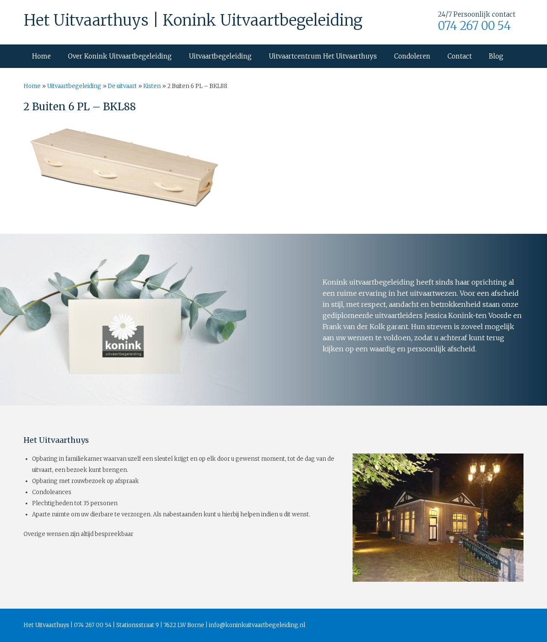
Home (41, 56)
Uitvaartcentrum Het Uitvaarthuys (323, 56)
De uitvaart (122, 86)
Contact (459, 56)
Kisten (152, 86)
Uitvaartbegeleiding (220, 56)
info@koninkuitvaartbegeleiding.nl (257, 625)
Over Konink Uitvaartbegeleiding (120, 56)
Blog (496, 56)
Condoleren (412, 56)
